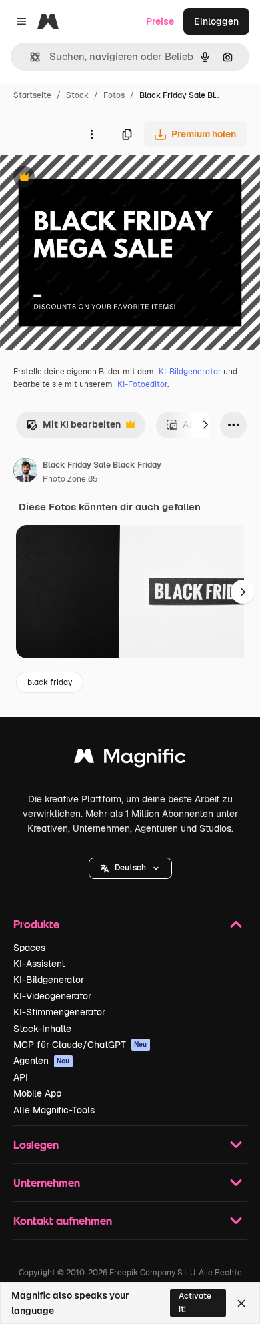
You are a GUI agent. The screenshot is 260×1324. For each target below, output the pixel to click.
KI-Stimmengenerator (59, 1012)
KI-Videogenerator (52, 996)
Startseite (32, 95)
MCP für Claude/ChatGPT (80, 1045)
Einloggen (216, 21)
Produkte (36, 924)
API (20, 1077)
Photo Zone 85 (70, 479)
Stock (77, 95)
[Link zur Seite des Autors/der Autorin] (25, 472)
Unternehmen (46, 1182)
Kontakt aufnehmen (62, 1220)
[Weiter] (205, 425)
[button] (130, 868)
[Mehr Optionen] (91, 134)
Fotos (114, 95)
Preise (160, 21)
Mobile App (37, 1093)
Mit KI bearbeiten (73, 428)
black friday (49, 682)
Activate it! (195, 1302)
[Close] (241, 1303)
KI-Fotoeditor (142, 384)
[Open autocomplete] (29, 57)
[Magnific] (130, 759)
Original (85, 178)
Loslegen (36, 1144)
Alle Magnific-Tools (54, 1110)
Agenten (41, 1061)
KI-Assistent (39, 964)
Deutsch (130, 867)
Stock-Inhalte (42, 1029)
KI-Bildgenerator (190, 371)
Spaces (29, 948)
